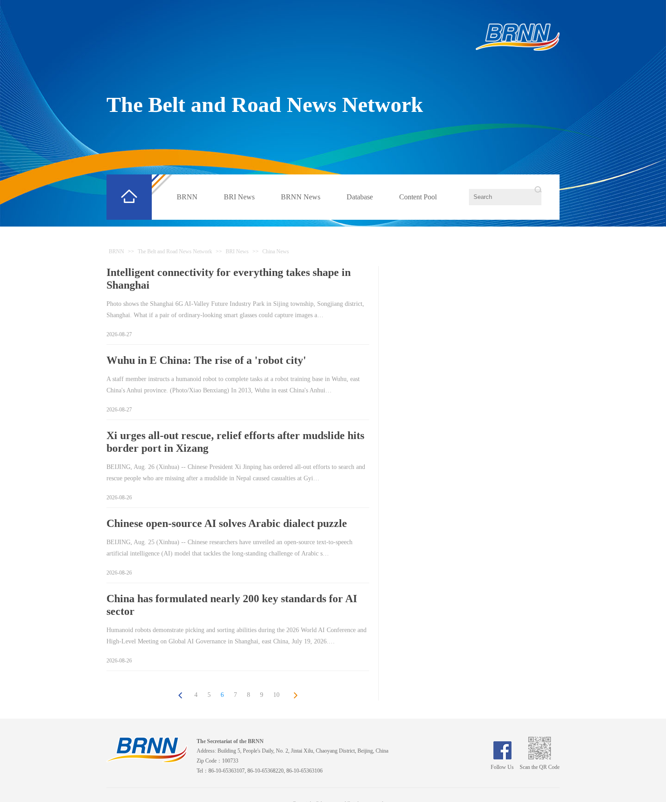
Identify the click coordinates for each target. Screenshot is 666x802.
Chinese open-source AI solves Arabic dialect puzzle (226, 523)
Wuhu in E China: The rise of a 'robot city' (206, 360)
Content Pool (418, 197)
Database (360, 197)
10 (276, 694)
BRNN (187, 197)
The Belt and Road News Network (264, 104)
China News (275, 251)
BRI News (239, 197)
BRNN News (300, 197)
